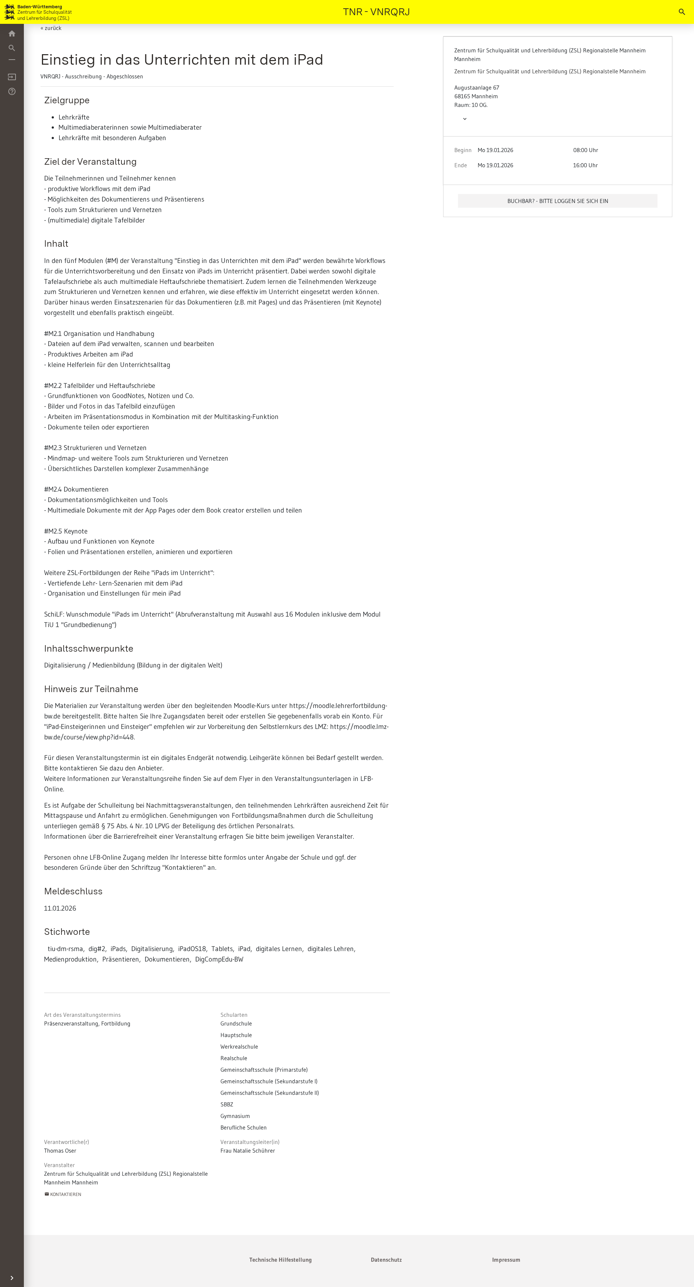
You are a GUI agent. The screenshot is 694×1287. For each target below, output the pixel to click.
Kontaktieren (62, 1194)
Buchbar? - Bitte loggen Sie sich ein (557, 200)
